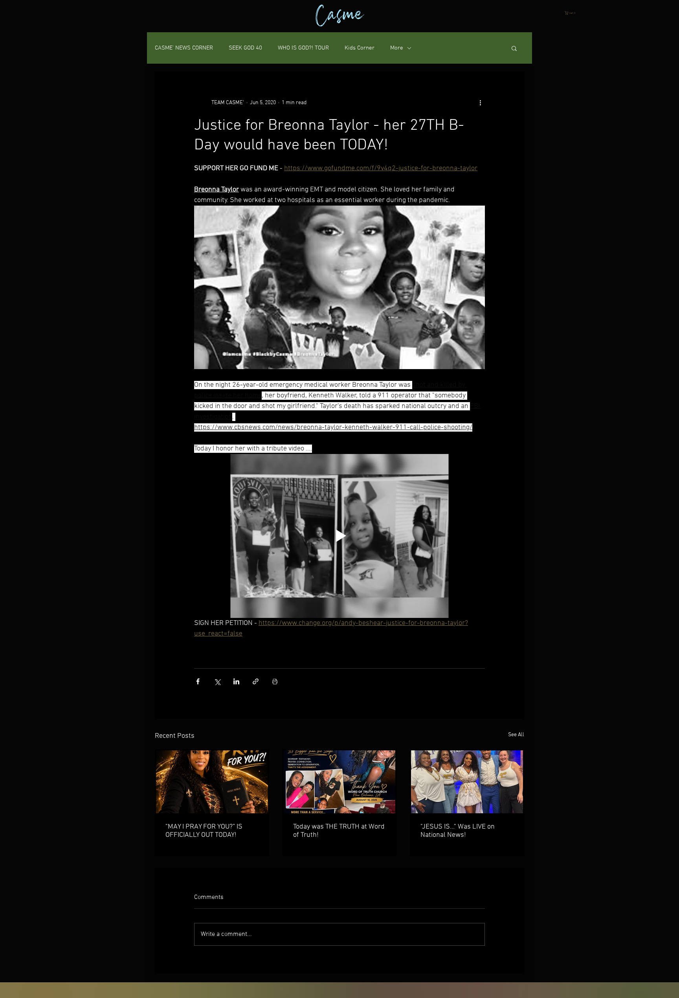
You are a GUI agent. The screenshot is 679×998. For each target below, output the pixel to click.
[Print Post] (275, 681)
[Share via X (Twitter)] (217, 681)
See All (516, 734)
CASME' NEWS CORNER (184, 47)
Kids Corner (359, 47)
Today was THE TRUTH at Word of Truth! (339, 831)
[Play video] (339, 536)
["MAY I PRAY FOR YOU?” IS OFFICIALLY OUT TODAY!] (212, 781)
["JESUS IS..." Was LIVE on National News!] (467, 781)
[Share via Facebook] (198, 681)
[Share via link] (255, 681)
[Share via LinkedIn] (236, 681)
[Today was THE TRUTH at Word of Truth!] (340, 781)
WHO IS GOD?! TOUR (303, 47)
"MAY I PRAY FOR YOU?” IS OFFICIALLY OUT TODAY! (203, 831)
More (396, 47)
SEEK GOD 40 (245, 47)
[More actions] (480, 102)
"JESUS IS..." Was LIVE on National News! (457, 831)
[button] (571, 13)
